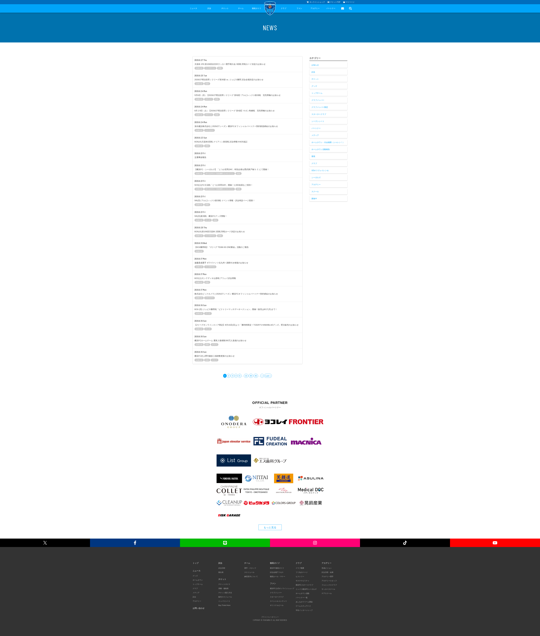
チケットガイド (224, 584)
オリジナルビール (277, 605)
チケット (225, 8)
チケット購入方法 (225, 593)
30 (251, 376)
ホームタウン (198, 580)
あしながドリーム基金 (304, 602)
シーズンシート (317, 121)
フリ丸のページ (302, 572)
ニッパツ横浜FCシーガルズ (306, 589)
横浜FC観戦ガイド (277, 568)
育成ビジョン (327, 568)
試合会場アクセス (277, 572)
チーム (241, 8)
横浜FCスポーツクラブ (304, 585)
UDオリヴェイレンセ (320, 170)
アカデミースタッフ (329, 581)
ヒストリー (300, 577)
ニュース (193, 8)
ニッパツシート (224, 601)
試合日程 (221, 568)
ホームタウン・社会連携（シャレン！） (327, 142)
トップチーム (316, 93)
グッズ (314, 86)
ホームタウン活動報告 (320, 149)
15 (246, 376)
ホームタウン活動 (302, 593)
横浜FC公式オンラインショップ (282, 588)
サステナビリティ (302, 581)
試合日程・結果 (327, 572)
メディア (315, 135)
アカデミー (315, 8)
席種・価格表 (223, 588)
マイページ (350, 2)
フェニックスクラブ (329, 585)
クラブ (283, 8)
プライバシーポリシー (270, 617)
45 (256, 376)
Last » (268, 376)
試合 (209, 8)
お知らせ (315, 65)
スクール (315, 191)
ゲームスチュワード (303, 606)
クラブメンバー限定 (319, 107)
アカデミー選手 (327, 577)
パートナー (330, 8)
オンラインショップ (317, 2)
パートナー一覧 (302, 598)
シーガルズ (316, 177)
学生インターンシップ (304, 610)
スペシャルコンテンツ (278, 601)
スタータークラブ (318, 114)
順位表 (220, 572)
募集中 (314, 199)
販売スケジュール (225, 597)
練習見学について (251, 577)
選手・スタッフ (250, 568)
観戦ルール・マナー (277, 577)
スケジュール (249, 572)
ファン (299, 8)
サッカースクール (328, 589)
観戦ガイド (256, 8)
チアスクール (327, 593)
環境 (313, 156)
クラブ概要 (300, 568)
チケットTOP (335, 2)
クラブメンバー (317, 100)
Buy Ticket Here (224, 605)
